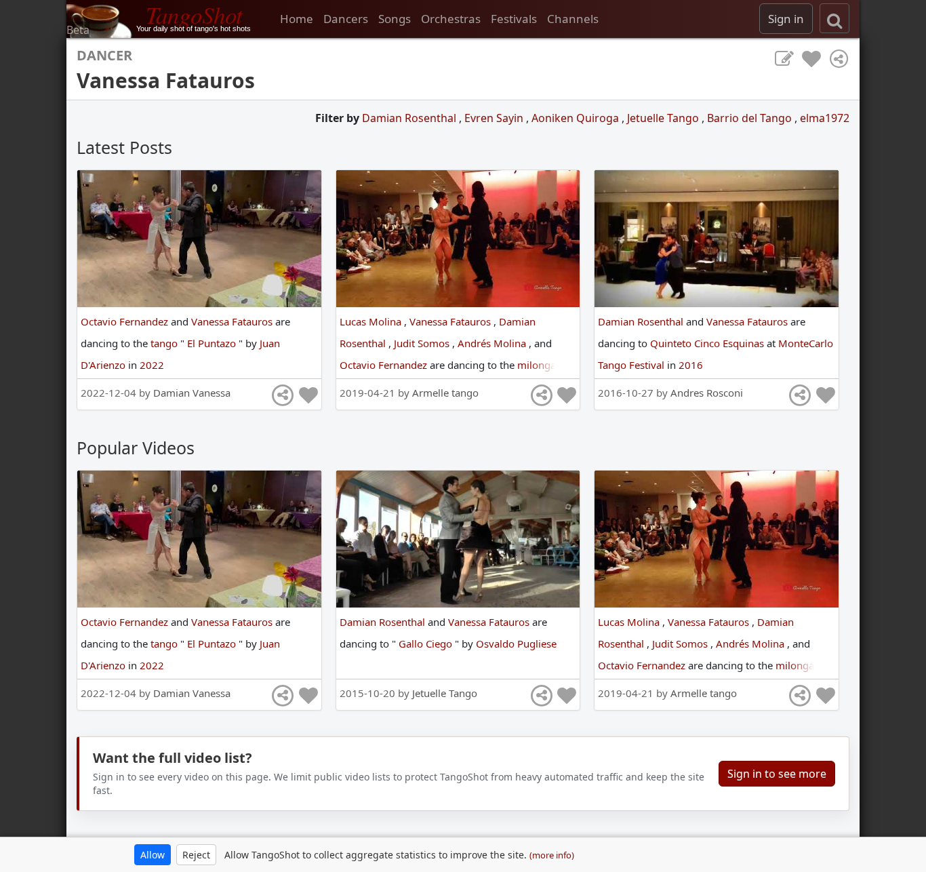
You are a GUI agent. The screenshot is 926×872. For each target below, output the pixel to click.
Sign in (786, 18)
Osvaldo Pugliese (516, 643)
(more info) (551, 855)
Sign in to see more (776, 773)
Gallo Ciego (427, 643)
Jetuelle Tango (664, 118)
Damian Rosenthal (410, 118)
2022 (152, 365)
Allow (152, 854)
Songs (394, 18)
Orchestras (451, 18)
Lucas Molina (372, 321)
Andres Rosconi (706, 392)
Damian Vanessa (191, 392)
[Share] (838, 59)
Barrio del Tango (750, 118)
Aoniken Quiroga (576, 118)
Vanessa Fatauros (233, 321)
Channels (573, 18)
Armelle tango (445, 392)
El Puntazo (213, 343)
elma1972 (824, 118)
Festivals (514, 18)
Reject (196, 854)
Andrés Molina (493, 343)
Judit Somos (423, 343)
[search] (834, 18)
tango (165, 343)
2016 (691, 365)
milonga (538, 365)
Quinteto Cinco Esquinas (708, 343)
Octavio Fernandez (126, 321)
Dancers (345, 18)
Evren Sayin (495, 118)
